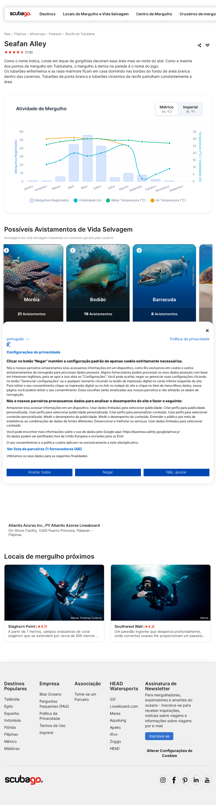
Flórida (10, 727)
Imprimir (46, 732)
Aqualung (118, 720)
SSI (113, 699)
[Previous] (8, 295)
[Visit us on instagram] (163, 780)
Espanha (11, 713)
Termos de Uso (52, 725)
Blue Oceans (50, 694)
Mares (115, 713)
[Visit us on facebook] (174, 780)
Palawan (55, 34)
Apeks (115, 727)
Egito (8, 706)
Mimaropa (37, 34)
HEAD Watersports (124, 686)
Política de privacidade (189, 339)
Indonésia (12, 720)
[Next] (207, 295)
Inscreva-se (159, 736)
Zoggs (115, 741)
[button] (18, 339)
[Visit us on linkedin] (196, 780)
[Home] (20, 14)
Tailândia (11, 699)
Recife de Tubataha (80, 34)
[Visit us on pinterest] (185, 780)
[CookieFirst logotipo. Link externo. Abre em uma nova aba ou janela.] (9, 344)
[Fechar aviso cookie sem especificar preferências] (207, 331)
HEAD (115, 748)
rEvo (113, 734)
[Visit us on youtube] (207, 780)
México (10, 741)
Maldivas (11, 748)
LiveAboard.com (124, 706)
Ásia (7, 34)
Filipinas (20, 34)
